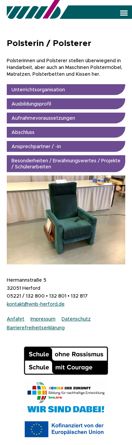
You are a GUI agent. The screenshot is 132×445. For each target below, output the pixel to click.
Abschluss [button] (23, 132)
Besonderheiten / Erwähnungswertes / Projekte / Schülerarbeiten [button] (66, 164)
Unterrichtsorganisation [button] (38, 90)
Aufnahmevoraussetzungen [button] (43, 118)
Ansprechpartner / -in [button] (36, 146)
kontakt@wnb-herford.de (36, 304)
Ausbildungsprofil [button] (31, 104)
